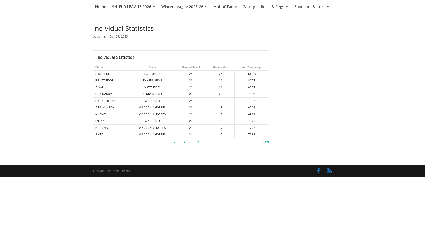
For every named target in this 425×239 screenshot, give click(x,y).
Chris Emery (121, 171)
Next (266, 142)
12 (197, 142)
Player (99, 67)
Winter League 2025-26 (182, 7)
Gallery (249, 7)
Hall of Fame (225, 7)
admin (101, 36)
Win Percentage (251, 67)
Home (100, 7)
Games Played (191, 67)
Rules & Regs (272, 7)
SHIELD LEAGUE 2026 (131, 7)
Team (152, 67)
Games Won (220, 67)
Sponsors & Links (309, 7)
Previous (99, 142)
